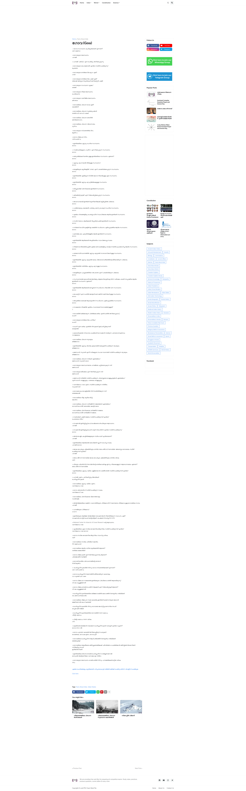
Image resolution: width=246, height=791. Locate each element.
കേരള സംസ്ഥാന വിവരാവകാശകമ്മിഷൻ (166, 215)
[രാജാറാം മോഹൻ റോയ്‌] (151, 111)
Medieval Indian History (154, 309)
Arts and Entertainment (154, 252)
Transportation (152, 346)
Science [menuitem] (116, 3)
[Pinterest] (101, 692)
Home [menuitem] (82, 3)
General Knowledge (154, 279)
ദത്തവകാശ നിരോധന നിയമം (164, 93)
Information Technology (155, 296)
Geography (165, 279)
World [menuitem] (96, 3)
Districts (150, 262)
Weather (161, 346)
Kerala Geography (153, 299)
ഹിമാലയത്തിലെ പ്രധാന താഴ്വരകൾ (82, 716)
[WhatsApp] (98, 692)
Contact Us (170, 788)
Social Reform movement (155, 336)
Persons (165, 319)
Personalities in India (154, 316)
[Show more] (109, 692)
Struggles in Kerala (153, 339)
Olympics (166, 312)
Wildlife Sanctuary (153, 349)
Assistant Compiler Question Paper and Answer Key (163, 102)
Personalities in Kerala (154, 319)
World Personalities (153, 353)
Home (74, 39)
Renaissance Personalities (155, 333)
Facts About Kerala (153, 265)
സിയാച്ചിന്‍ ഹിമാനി (128, 715)
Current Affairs (162, 259)
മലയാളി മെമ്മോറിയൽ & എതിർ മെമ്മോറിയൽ (164, 117)
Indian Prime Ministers (154, 289)
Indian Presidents (153, 286)
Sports (167, 336)
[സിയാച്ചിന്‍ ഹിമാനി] (131, 706)
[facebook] (159, 780)
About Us (161, 788)
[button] (168, 3)
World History (165, 349)
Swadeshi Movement (154, 343)
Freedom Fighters (153, 272)
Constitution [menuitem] (106, 3)
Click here (75, 673)
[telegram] (172, 780)
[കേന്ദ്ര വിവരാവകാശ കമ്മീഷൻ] (152, 224)
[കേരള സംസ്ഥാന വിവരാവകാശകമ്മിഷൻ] (166, 208)
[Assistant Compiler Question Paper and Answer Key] (151, 103)
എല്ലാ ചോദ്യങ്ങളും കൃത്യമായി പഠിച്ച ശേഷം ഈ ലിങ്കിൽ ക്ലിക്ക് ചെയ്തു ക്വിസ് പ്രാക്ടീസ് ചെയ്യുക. (105, 669)
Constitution (151, 259)
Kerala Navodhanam (154, 302)
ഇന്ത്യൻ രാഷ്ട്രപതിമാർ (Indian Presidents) (152, 215)
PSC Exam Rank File (90, 788)
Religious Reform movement (156, 329)
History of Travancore (154, 282)
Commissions (159, 255)
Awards (166, 252)
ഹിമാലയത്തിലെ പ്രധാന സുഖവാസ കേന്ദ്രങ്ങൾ (106, 716)
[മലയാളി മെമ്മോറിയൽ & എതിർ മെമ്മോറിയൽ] (151, 119)
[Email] (105, 692)
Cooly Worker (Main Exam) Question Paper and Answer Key (164, 126)
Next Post (138, 768)
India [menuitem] (88, 3)
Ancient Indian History (154, 249)
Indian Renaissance (153, 292)
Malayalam (162, 306)
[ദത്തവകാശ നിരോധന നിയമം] (151, 94)
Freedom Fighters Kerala (155, 275)
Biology (150, 255)
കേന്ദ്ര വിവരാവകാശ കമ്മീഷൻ (151, 231)
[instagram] (168, 780)
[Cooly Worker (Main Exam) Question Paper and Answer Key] (151, 127)
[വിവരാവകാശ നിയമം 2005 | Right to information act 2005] (166, 224)
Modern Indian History (154, 312)
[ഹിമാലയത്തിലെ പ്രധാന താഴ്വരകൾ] (83, 706)
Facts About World (153, 269)
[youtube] (163, 780)
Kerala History (165, 299)
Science (168, 333)
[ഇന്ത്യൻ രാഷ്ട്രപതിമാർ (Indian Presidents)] (152, 208)
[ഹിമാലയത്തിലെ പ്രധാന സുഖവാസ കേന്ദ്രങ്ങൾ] (107, 706)
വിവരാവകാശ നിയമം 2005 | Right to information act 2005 (165, 233)
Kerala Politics (152, 306)
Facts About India (82, 39)
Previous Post (77, 768)
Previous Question (153, 326)
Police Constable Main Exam (156, 323)
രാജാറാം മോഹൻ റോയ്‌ (164, 108)
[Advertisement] (123, 22)
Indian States (92, 687)
